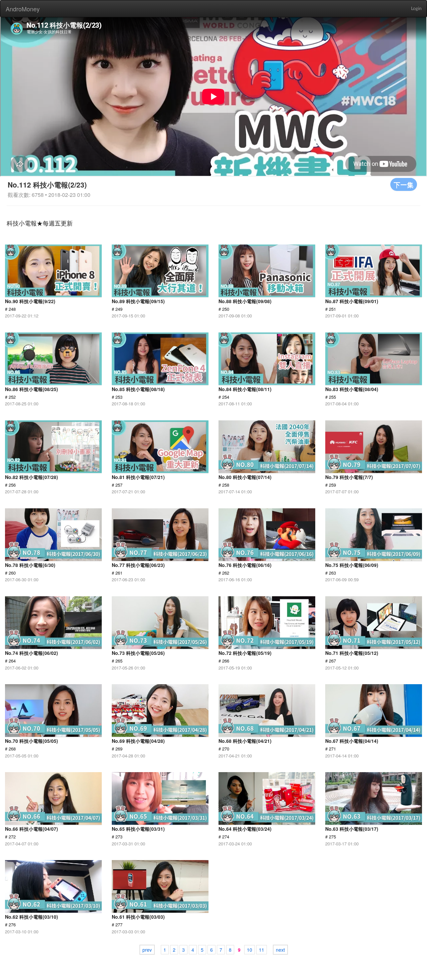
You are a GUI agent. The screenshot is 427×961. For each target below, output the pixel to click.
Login (416, 8)
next (280, 949)
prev (147, 949)
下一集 (404, 184)
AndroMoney (23, 8)
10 (249, 949)
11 (261, 949)
